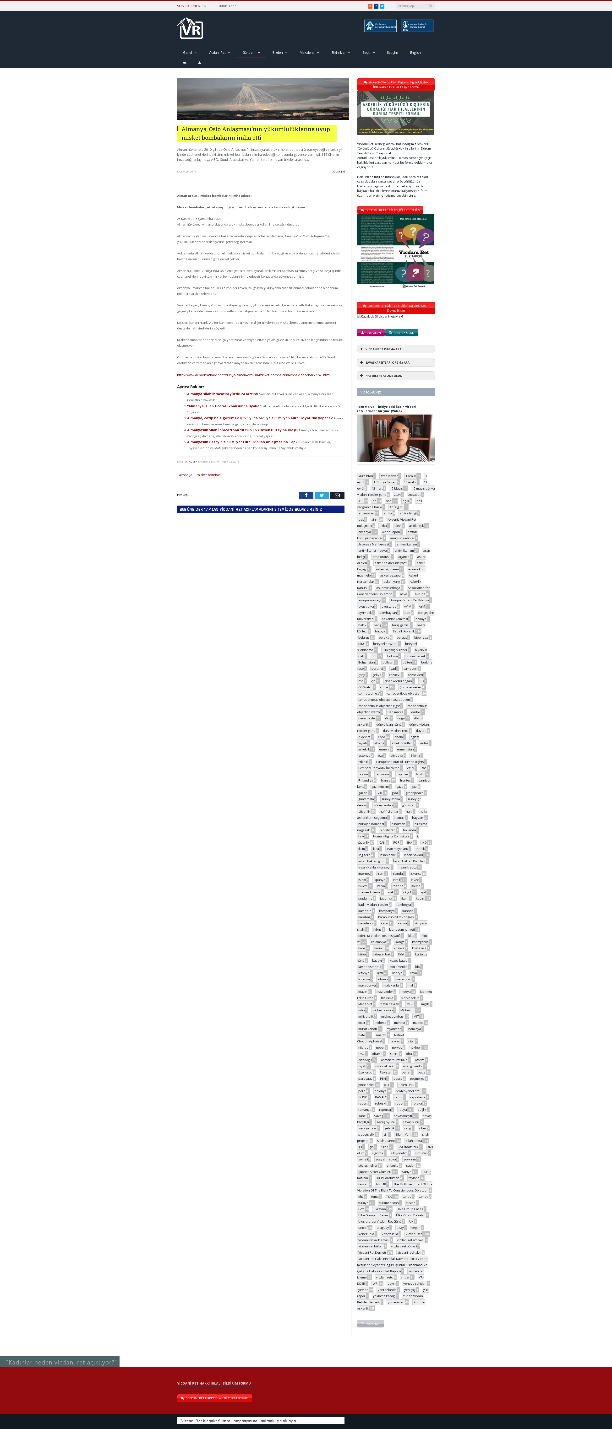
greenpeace (414, 793)
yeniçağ (409, 1290)
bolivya (392, 656)
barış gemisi (400, 625)
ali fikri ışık (416, 525)
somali (363, 1159)
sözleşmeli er (367, 1165)
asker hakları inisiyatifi (391, 563)
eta (380, 755)
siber (422, 1128)
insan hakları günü (371, 861)
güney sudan (383, 805)
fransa (386, 780)
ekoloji (379, 743)
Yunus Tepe (227, 6)
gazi (414, 786)
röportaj (385, 1109)
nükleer (415, 1047)
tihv (361, 1196)
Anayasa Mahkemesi (373, 544)
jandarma (365, 898)
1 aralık (410, 476)
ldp (417, 967)
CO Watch (365, 687)
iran (380, 873)
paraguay (365, 1078)
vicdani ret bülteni (404, 1246)
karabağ (364, 917)
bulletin (387, 662)
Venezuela (366, 1234)
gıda (395, 793)
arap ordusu (381, 557)
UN (411, 1221)
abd (389, 501)
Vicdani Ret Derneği (372, 1252)
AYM (422, 606)
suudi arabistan (387, 1178)
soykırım (410, 1159)
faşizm (363, 774)
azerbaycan (388, 612)
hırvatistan (387, 830)
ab (375, 501)
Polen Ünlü (406, 1085)
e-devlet (364, 737)
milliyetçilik (366, 1016)
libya (413, 973)
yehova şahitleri (414, 1283)
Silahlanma (414, 1140)
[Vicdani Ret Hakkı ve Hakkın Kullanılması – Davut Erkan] (382, 316)
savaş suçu (411, 1122)
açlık (406, 501)
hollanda (409, 830)
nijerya (363, 1047)
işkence (415, 873)
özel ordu (365, 1072)
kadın (420, 898)
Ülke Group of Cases (373, 1215)
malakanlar (391, 985)
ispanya (379, 880)
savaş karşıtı (403, 1116)
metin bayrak (389, 1004)
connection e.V (369, 693)
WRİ (375, 1283)
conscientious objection (404, 693)
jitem (404, 898)
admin (193, 458)
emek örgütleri (402, 743)
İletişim (392, 52)
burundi (377, 668)
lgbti (380, 973)
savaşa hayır (367, 1128)
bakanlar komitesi (395, 619)
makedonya (367, 985)
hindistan (398, 824)
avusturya (389, 606)
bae (407, 612)
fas (424, 768)
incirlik (420, 849)
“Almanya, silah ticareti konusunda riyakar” (222, 404)
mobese (381, 1022)
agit (361, 519)
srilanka (393, 1165)
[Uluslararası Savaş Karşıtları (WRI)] (380, 31)
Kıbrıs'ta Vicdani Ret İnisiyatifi (379, 935)
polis (361, 1091)
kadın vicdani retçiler (373, 904)
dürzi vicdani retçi (395, 730)
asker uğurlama (387, 569)
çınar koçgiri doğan (398, 681)
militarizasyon (382, 1010)
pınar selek (366, 1085)
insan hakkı (388, 855)
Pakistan (386, 1072)
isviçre (363, 886)
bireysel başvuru (385, 644)
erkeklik (364, 749)
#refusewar (389, 476)
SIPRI (384, 1147)
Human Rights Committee (391, 836)
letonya (363, 973)
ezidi (410, 768)
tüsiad (410, 1203)
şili (360, 1147)
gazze (362, 793)
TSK (389, 1196)
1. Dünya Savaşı (384, 482)
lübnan (382, 979)
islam (362, 880)
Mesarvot (365, 1004)
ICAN (382, 842)
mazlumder (385, 991)
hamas (399, 817)
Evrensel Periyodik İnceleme (378, 768)
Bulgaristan (366, 662)
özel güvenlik (412, 1066)
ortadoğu (365, 1060)
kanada (408, 911)
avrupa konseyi (369, 600)
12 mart (377, 488)
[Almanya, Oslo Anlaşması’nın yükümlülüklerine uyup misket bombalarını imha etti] (263, 119)
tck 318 (381, 1184)
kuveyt (377, 960)
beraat (402, 637)
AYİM (407, 606)
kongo (399, 942)
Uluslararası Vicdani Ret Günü (380, 1221)
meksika (387, 998)
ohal (409, 1054)
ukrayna (380, 1209)
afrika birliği (408, 513)
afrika (387, 513)
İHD (424, 842)
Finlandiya (365, 780)
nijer (411, 1041)
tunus (407, 1196)
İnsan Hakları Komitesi (409, 861)
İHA (409, 842)
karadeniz (365, 923)
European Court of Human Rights (400, 762)
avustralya (366, 606)
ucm (361, 1209)
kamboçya (403, 904)
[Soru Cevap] (60, 1356)
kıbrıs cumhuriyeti (402, 929)
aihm (374, 519)
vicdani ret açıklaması (373, 1240)
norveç (397, 1047)
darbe (415, 712)
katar (384, 923)
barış (377, 625)
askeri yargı (391, 581)
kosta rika (419, 948)
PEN (383, 1078)
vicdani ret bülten (370, 1246)
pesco (397, 1078)
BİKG (362, 644)
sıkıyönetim (399, 1153)
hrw (361, 836)
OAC (361, 1054)
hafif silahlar (389, 811)
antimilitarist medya (372, 550)
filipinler (402, 774)
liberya (397, 973)
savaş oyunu (386, 1122)
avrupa (420, 594)
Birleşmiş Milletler (394, 650)
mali (411, 985)
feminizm (382, 774)
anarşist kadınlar (402, 538)
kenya (402, 923)
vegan (416, 1227)
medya (406, 991)
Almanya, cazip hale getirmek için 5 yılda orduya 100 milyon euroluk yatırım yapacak (254, 416)
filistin (420, 774)
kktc (411, 935)
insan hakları (413, 855)
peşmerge (417, 1078)
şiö (372, 1147)
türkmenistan (389, 1203)
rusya (403, 1109)
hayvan (417, 817)
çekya (377, 675)
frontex (405, 780)
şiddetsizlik (366, 1134)
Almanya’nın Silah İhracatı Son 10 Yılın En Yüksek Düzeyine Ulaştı (239, 428)
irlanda (398, 873)
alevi (397, 525)
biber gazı (421, 637)
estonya (364, 755)
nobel (380, 1047)
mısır (361, 1022)
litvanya (364, 979)
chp (361, 681)
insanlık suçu (407, 867)
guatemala (366, 799)
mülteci (418, 1022)
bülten (407, 662)
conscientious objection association (384, 699)
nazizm (381, 1035)
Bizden (277, 52)
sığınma (377, 1153)
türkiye (363, 1203)
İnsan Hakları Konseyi (374, 867)
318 (360, 501)
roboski (380, 1103)
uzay (400, 1227)
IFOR (396, 842)
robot (399, 1103)
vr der (405, 1277)
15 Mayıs (396, 488)
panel (406, 1072)
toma (375, 1196)
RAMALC (381, 1097)
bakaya (420, 619)
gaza (400, 786)
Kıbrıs (377, 929)
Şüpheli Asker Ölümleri (374, 1172)
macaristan (403, 979)
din (387, 718)
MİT (416, 1016)
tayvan (363, 1184)
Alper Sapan (391, 532)
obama (377, 1054)
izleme (416, 886)
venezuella (390, 1234)
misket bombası (207, 471)
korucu (379, 948)
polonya (381, 1091)
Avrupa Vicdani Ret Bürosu (409, 600)
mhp (361, 1010)
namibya (414, 1029)
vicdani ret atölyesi (410, 1240)
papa (422, 1072)
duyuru (421, 730)
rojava (417, 1103)
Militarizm (407, 1010)
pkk (386, 1085)
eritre (424, 743)
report (362, 1103)
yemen (363, 1290)
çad (393, 668)
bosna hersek (415, 656)
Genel (187, 52)
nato (361, 1035)
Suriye (406, 1172)
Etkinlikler (338, 52)
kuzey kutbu (399, 960)
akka (383, 525)
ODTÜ (394, 1054)
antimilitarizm (404, 550)
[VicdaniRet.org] (190, 27)
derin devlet (367, 718)
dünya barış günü (389, 724)
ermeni (384, 749)
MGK (410, 1004)
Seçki (366, 52)
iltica (375, 849)
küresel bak (382, 954)
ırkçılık (407, 892)
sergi (407, 1128)
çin (373, 681)
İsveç (415, 880)
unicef (362, 1227)
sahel (362, 1116)
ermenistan (405, 749)
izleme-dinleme (369, 892)
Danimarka (396, 712)
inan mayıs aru (397, 849)
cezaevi (394, 675)
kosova (399, 948)
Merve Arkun (410, 998)
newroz (395, 1041)
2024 (397, 494)
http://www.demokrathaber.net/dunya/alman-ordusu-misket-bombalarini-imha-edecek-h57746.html (249, 374)
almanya (185, 471)
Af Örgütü (397, 507)
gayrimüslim (380, 786)
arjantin (404, 557)
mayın (362, 991)
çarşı (361, 675)
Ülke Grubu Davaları (411, 1215)
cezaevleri (415, 675)
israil (396, 880)
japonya (386, 898)
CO (422, 681)
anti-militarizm (407, 544)
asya (403, 594)
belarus (364, 637)
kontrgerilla (420, 942)
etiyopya (396, 755)
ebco (381, 737)
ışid (423, 892)
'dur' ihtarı (365, 476)
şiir (386, 1134)
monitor (399, 1022)
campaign (411, 668)
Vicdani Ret (217, 52)
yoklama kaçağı (384, 1296)
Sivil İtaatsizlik (408, 1147)
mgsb (425, 1004)
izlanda (398, 886)
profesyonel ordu (408, 1091)
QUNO (362, 1097)
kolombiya (378, 942)
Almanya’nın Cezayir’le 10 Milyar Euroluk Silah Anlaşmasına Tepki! (239, 439)
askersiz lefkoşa (388, 588)
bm (374, 656)
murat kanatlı (367, 1029)
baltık (362, 625)
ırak (391, 892)
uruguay (383, 1227)
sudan (410, 1165)
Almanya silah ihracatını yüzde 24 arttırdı (220, 393)
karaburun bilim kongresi (396, 917)
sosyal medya (386, 1159)
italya (381, 886)
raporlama (418, 1097)
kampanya (387, 911)
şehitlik (390, 1128)
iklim (361, 849)
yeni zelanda (387, 1290)
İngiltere (364, 855)
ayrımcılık (365, 612)
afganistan (366, 513)
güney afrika (391, 799)
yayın (392, 1283)
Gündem (249, 52)
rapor (398, 1097)
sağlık (422, 1109)
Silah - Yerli (403, 1134)
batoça (380, 631)
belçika (384, 637)
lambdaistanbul (369, 967)
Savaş (378, 1116)
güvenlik (364, 811)
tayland (414, 1178)
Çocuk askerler (410, 687)
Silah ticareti (386, 1140)
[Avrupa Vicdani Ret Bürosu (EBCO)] (417, 31)
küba (362, 954)
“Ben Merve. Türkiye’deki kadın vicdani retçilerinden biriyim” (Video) (386, 409)
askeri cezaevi (390, 575)
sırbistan (421, 1153)
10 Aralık (410, 482)
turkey (423, 1196)
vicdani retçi (384, 1277)
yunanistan (396, 1302)
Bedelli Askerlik (404, 631)
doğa (401, 718)
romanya (365, 1109)
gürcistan (408, 805)
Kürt (401, 954)
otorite (420, 1060)
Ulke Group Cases (410, 1209)
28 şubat (414, 494)
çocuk (384, 687)
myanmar (394, 1029)
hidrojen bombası (371, 824)
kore (361, 948)
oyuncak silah (385, 1066)
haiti (409, 811)
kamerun (365, 911)
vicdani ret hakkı (409, 1252)
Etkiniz (415, 755)
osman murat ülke (394, 1060)
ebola (398, 737)
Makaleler (307, 52)
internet (364, 873)
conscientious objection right (379, 706)
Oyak (362, 1066)
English (415, 52)
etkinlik (363, 762)
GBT (379, 793)
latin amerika (398, 967)
